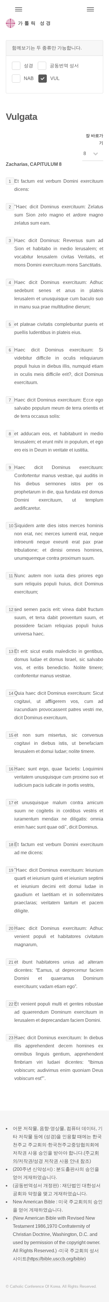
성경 (28, 65)
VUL (55, 78)
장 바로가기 (94, 139)
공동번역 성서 (64, 65)
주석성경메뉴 (18, 9)
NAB (29, 78)
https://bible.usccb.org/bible (56, 1258)
